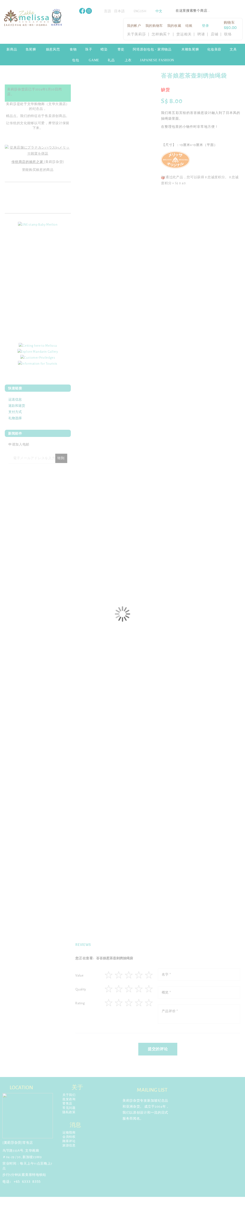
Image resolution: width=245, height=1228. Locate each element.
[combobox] (207, 11)
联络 (228, 34)
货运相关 (183, 34)
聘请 (201, 34)
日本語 (119, 11)
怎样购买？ (161, 34)
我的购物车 (154, 26)
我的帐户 (134, 26)
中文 (159, 11)
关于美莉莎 (136, 34)
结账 (188, 26)
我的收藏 (174, 26)
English (140, 11)
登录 (205, 26)
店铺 (214, 34)
